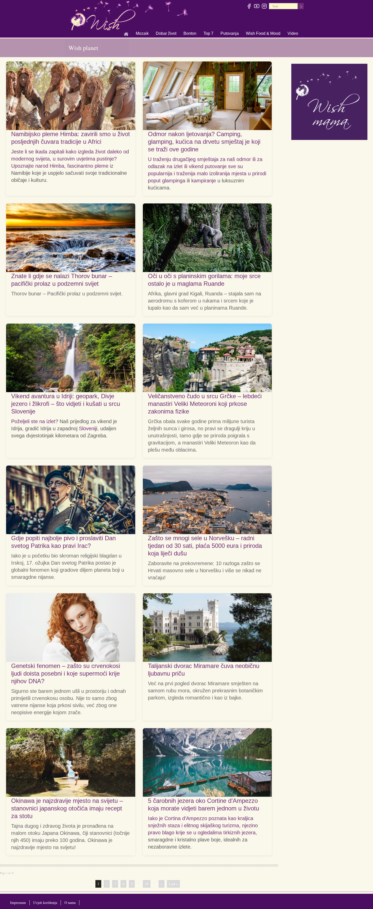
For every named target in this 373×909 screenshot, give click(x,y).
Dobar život (166, 33)
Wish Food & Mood (263, 33)
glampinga (173, 180)
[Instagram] (264, 7)
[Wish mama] (329, 101)
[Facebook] (249, 7)
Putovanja (230, 33)
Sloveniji (88, 428)
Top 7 (208, 33)
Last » (173, 883)
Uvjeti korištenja (45, 902)
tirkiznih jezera (239, 832)
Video (292, 33)
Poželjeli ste (25, 421)
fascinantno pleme (87, 166)
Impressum (18, 902)
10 (146, 883)
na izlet (47, 421)
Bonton (189, 33)
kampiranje (203, 180)
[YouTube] (257, 7)
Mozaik (142, 33)
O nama (70, 902)
